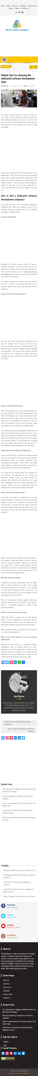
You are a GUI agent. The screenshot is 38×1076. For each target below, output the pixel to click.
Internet (20, 110)
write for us (26, 964)
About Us (15, 6)
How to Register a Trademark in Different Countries (20, 730)
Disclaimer (6, 991)
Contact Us (25, 8)
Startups (27, 110)
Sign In (11, 8)
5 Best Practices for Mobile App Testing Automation (17, 723)
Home (3, 6)
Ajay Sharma (30, 86)
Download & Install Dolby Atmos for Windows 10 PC (19, 870)
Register (6, 1042)
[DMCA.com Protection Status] (8, 1059)
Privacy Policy (7, 994)
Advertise (23, 6)
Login (5, 1045)
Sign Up (17, 8)
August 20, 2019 (16, 86)
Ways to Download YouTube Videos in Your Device (19, 896)
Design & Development (8, 110)
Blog (8, 6)
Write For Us (32, 6)
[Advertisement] (19, 44)
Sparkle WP (26, 1073)
